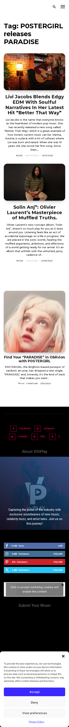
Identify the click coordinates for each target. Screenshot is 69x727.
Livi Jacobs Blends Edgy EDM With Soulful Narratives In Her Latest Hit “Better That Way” (34, 104)
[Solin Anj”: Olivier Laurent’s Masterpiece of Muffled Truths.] (34, 182)
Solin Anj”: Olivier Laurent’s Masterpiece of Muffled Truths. (34, 212)
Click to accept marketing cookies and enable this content (34, 589)
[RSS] (34, 437)
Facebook (24, 428)
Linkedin (22, 436)
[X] (52, 437)
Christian (32, 261)
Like (60, 545)
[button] (63, 656)
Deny (34, 702)
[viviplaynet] (22, 7)
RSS (42, 436)
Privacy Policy (36, 721)
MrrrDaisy (32, 155)
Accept (35, 692)
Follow (57, 553)
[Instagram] (37, 429)
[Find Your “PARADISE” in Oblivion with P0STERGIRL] (34, 321)
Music (19, 155)
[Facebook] (13, 429)
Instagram (49, 428)
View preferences (34, 713)
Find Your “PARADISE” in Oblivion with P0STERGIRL (34, 359)
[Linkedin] (12, 437)
